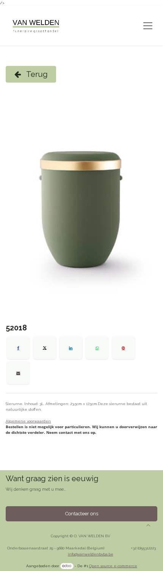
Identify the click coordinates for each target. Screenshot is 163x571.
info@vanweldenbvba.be (90, 554)
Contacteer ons (81, 513)
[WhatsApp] (97, 347)
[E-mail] (18, 372)
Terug (36, 74)
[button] (148, 525)
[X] (44, 347)
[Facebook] (18, 347)
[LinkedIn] (71, 347)
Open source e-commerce (113, 566)
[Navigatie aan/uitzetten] (147, 26)
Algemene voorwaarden (28, 421)
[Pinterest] (123, 347)
